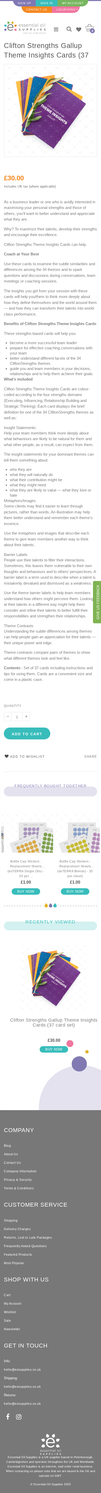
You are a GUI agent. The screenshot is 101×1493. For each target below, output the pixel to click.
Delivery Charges (17, 1229)
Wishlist (10, 1312)
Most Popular (14, 1263)
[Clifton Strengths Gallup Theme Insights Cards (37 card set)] (53, 981)
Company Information (20, 1171)
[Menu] (56, 29)
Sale (7, 1320)
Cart (7, 1295)
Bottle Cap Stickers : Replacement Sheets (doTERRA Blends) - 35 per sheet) (75, 869)
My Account (73, 3)
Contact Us (36, 9)
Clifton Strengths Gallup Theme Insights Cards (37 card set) (46, 51)
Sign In (46, 3)
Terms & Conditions (19, 1188)
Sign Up (24, 3)
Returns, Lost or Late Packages (28, 1237)
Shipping (11, 1220)
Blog (7, 1146)
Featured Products (18, 1254)
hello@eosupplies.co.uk (22, 1369)
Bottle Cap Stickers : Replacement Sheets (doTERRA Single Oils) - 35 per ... (26, 869)
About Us (11, 1154)
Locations (65, 9)
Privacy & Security (18, 1180)
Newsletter (12, 1329)
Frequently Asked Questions (25, 1246)
